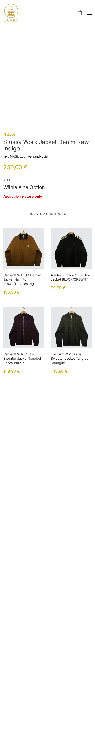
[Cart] (79, 13)
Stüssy (9, 134)
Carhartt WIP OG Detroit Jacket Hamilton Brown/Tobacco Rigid (22, 279)
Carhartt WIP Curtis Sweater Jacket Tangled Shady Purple (22, 358)
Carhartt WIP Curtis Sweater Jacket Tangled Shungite (69, 358)
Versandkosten (38, 156)
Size (6, 179)
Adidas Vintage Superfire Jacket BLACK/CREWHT (70, 277)
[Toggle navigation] (89, 13)
